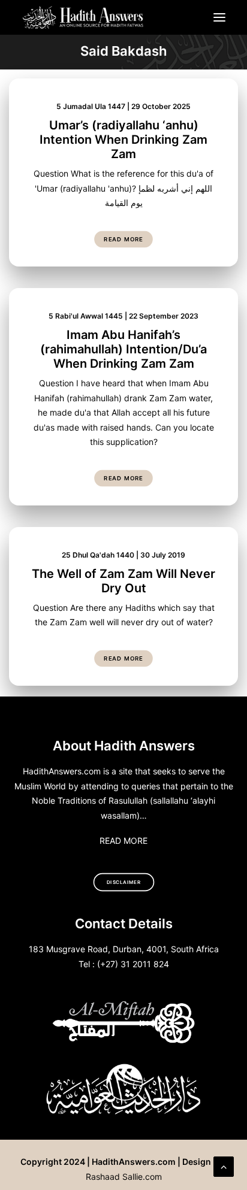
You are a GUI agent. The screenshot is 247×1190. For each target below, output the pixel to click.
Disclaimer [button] (124, 882)
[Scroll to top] (223, 1165)
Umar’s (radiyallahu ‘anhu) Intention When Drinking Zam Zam (123, 139)
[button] (219, 17)
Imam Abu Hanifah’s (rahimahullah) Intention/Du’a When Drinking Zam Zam (123, 349)
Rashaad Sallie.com (124, 1176)
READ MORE (123, 840)
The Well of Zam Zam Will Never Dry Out (123, 581)
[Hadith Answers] (84, 17)
